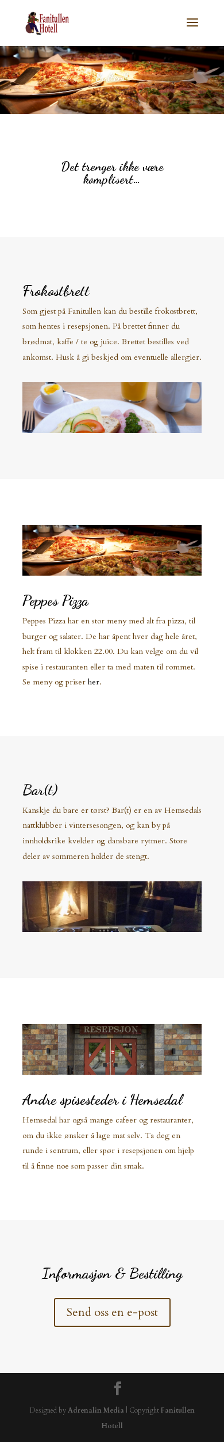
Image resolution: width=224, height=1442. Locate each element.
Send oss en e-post (112, 1312)
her (93, 681)
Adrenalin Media (96, 1410)
